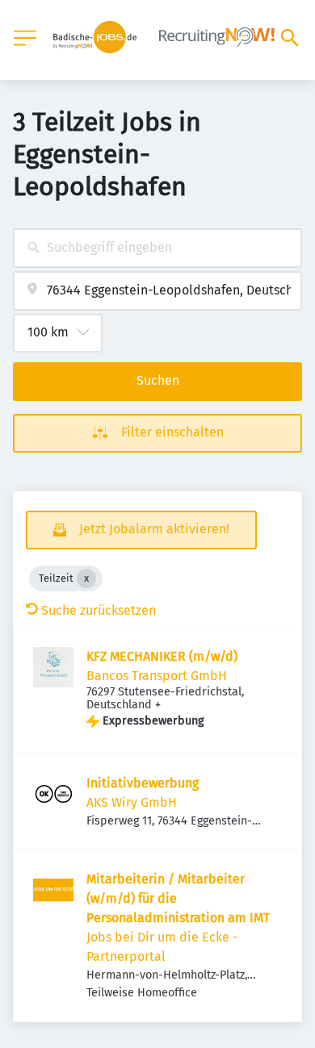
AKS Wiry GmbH (131, 802)
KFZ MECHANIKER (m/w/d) (161, 656)
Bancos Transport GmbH (156, 675)
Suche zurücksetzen (98, 610)
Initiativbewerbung (142, 783)
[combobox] (157, 248)
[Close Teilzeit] (86, 578)
